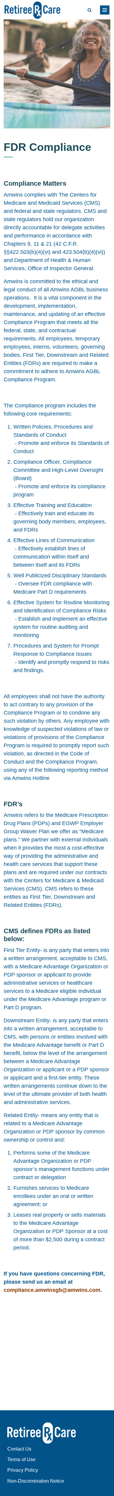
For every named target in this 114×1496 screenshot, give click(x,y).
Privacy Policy (22, 1470)
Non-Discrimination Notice (35, 1481)
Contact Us (19, 1448)
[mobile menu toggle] (104, 10)
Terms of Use (21, 1459)
